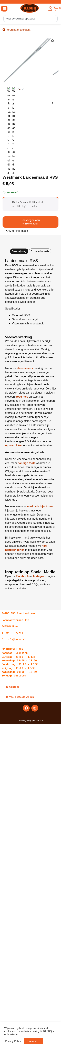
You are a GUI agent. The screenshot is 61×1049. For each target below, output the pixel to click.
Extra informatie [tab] (40, 251)
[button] (4, 9)
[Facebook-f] (26, 708)
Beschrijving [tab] (19, 251)
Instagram (39, 576)
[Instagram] (34, 708)
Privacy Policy (13, 1041)
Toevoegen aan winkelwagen (30, 222)
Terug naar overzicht (17, 29)
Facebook (22, 576)
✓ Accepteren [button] (33, 1041)
